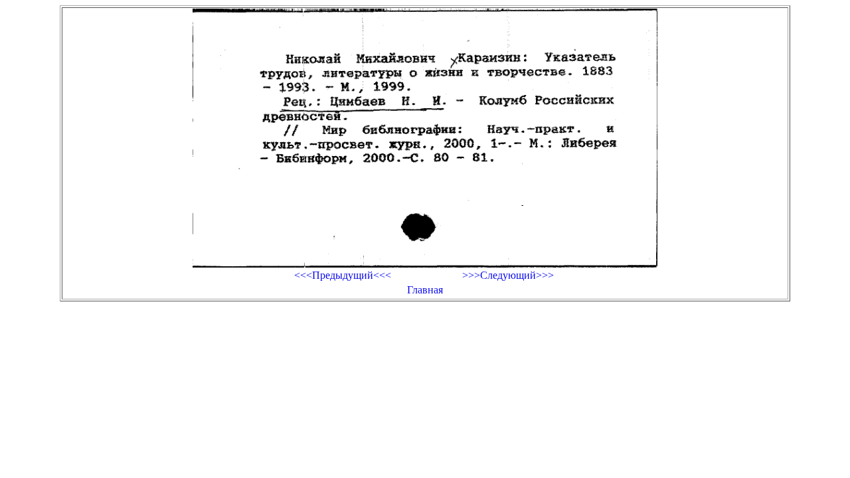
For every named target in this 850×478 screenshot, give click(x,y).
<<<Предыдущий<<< (342, 275)
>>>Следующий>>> (508, 275)
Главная (425, 289)
